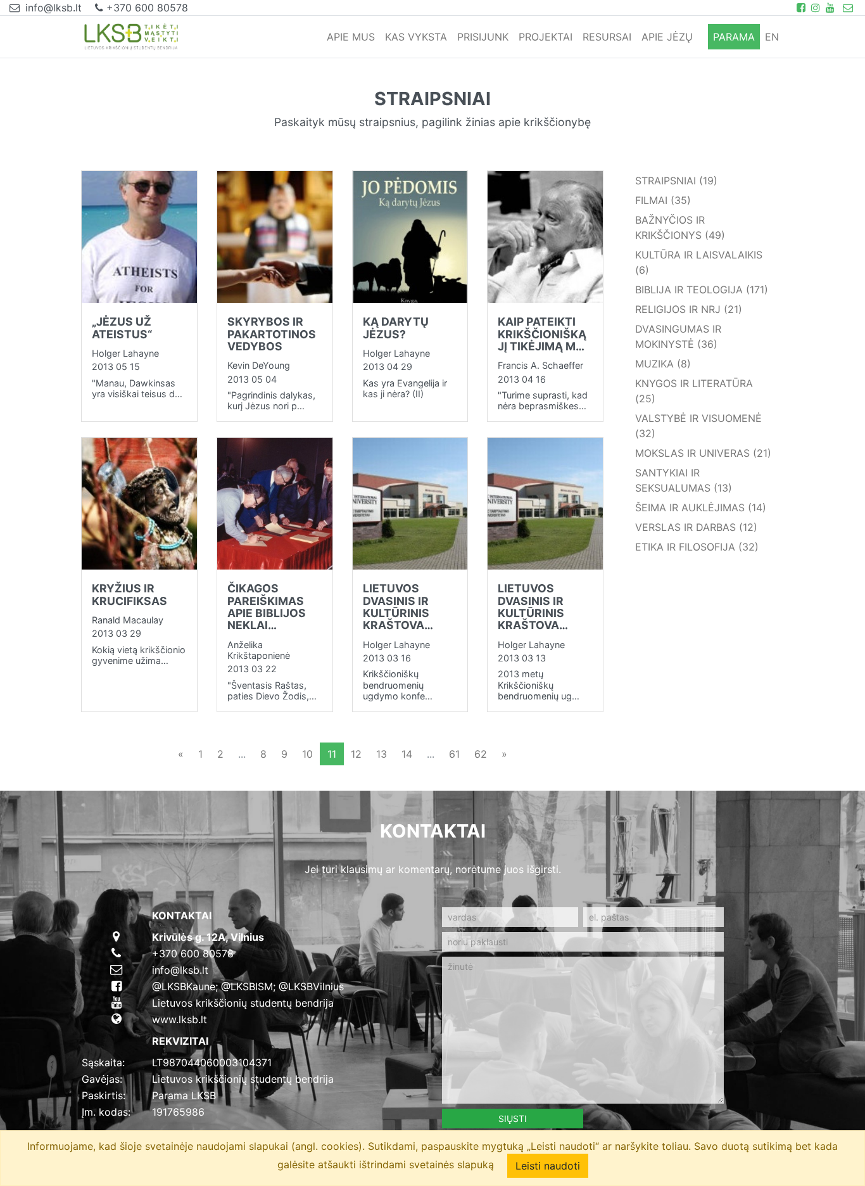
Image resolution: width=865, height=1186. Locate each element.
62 (480, 754)
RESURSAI (607, 36)
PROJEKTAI (545, 36)
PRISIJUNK (482, 36)
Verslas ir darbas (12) (696, 527)
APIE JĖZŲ (667, 36)
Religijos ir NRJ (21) (688, 309)
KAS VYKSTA (416, 36)
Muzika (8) (663, 363)
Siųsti (512, 1118)
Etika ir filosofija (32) (697, 546)
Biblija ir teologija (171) (701, 289)
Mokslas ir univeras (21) (703, 453)
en (772, 36)
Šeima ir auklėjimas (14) (700, 507)
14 (406, 754)
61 (454, 754)
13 (381, 754)
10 (307, 754)
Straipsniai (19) (676, 180)
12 (356, 754)
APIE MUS (351, 36)
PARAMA (734, 36)
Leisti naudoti (547, 1165)
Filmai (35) (663, 200)
